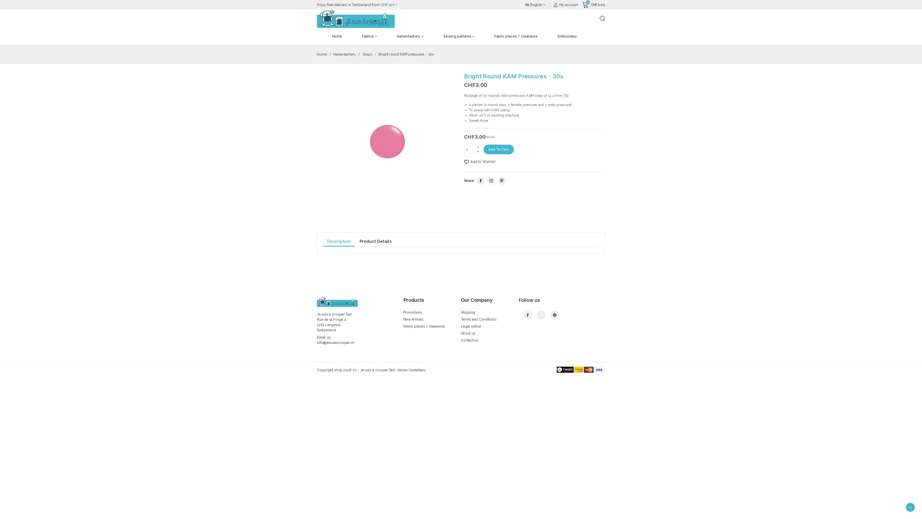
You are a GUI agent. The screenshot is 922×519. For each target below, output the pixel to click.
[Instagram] (491, 181)
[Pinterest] (502, 181)
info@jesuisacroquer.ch (336, 343)
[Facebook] (481, 181)
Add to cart (498, 149)
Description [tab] (339, 241)
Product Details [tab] (376, 241)
